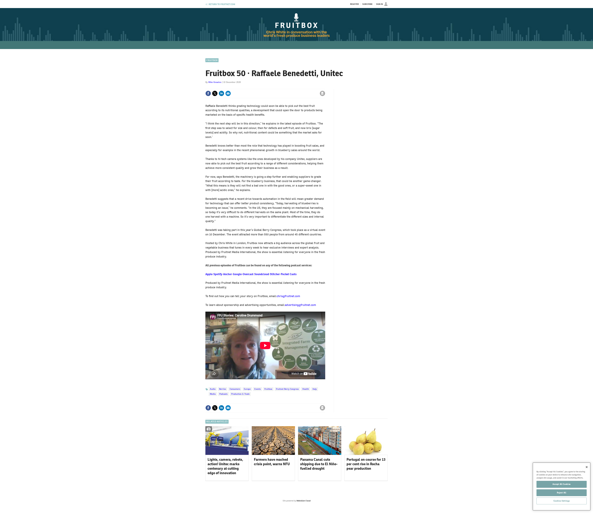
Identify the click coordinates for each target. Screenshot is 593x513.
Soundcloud (261, 274)
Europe (247, 389)
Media (213, 394)
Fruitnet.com (222, 4)
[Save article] (322, 93)
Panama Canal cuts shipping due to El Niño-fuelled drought (319, 464)
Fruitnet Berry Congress (287, 389)
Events (257, 389)
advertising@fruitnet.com (300, 305)
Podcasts (223, 394)
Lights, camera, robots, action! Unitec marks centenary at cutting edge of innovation (225, 466)
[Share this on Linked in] (221, 93)
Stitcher (275, 274)
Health (305, 389)
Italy (315, 389)
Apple (208, 274)
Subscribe (367, 4)
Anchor (227, 274)
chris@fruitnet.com (288, 296)
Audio (212, 389)
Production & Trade (240, 394)
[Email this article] (228, 93)
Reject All (561, 492)
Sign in (285, 87)
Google (237, 274)
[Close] (586, 467)
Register (354, 4)
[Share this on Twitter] (215, 93)
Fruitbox (212, 60)
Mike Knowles (214, 82)
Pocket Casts (288, 274)
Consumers (235, 389)
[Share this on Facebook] (208, 93)
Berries (222, 389)
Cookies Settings (561, 501)
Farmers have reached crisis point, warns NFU (272, 461)
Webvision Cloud (303, 500)
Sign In (379, 4)
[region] (562, 486)
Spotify (217, 274)
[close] (325, 87)
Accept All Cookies (562, 484)
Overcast (248, 274)
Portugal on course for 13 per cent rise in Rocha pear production (366, 464)
